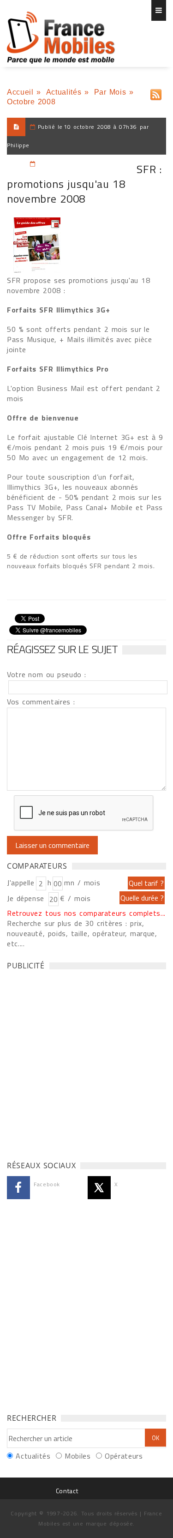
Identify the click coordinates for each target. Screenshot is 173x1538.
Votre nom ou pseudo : (46, 674)
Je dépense (27, 898)
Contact (67, 1491)
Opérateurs (124, 1455)
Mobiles (77, 1455)
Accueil (20, 92)
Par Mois (110, 92)
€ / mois (75, 898)
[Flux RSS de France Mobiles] (155, 92)
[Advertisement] (86, 1062)
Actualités (63, 92)
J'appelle (21, 882)
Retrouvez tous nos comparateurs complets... (86, 913)
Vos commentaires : (41, 702)
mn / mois (82, 882)
